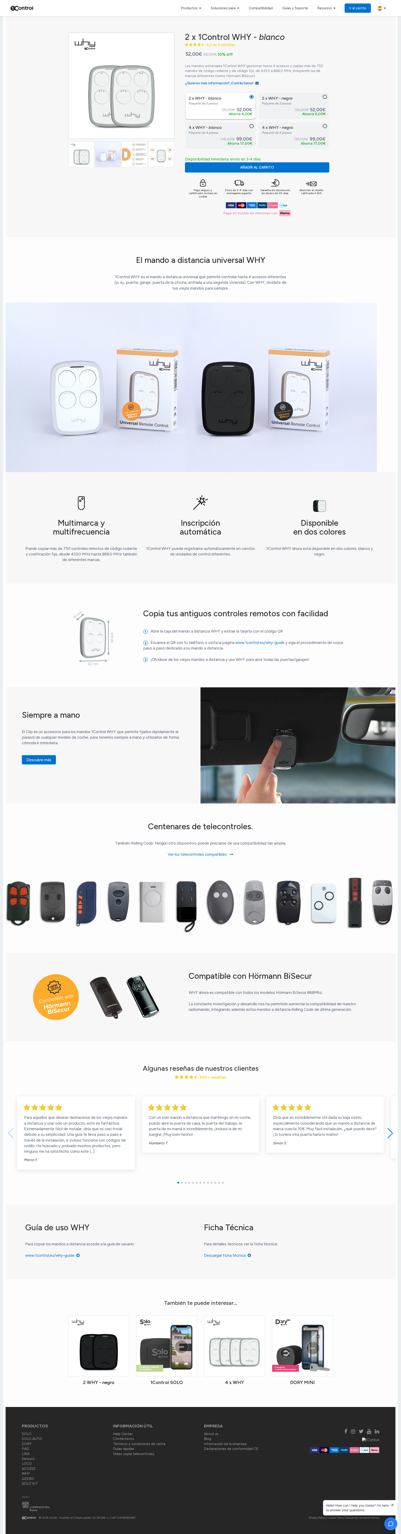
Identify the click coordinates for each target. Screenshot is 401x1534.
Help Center (123, 1434)
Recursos (325, 8)
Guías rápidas (123, 1449)
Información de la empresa (225, 1444)
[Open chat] (391, 1524)
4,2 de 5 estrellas (219, 45)
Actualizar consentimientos (362, 1517)
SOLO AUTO (32, 1439)
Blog (207, 1439)
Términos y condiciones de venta (139, 1444)
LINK (26, 1454)
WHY (26, 1474)
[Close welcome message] (392, 1505)
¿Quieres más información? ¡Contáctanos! (220, 83)
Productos (189, 8)
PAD (25, 1449)
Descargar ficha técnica (226, 1255)
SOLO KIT (30, 1484)
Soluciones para (223, 8)
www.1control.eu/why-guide (260, 642)
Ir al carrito (357, 8)
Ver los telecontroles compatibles (199, 854)
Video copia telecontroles (133, 1454)
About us (211, 1434)
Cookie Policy (336, 1517)
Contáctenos (123, 1439)
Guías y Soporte (295, 8)
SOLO (26, 1434)
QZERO (28, 1479)
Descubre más (38, 759)
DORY (27, 1444)
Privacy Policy (317, 1517)
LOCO (27, 1464)
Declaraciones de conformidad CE (231, 1449)
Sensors (28, 1459)
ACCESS (29, 1469)
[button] (178, 1183)
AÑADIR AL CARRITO (257, 167)
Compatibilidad (261, 8)
